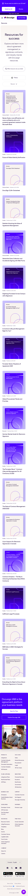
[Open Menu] (2, 18)
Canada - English (12, 862)
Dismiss (21, 9)
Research (4, 431)
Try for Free (22, 18)
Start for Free (14, 711)
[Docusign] (9, 18)
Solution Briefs (5, 115)
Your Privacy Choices (7, 886)
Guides (4, 154)
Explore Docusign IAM (14, 717)
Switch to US (8, 9)
